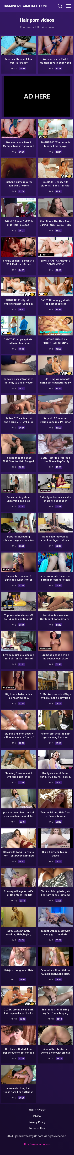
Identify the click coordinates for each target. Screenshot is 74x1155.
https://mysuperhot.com (37, 1144)
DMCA (37, 1116)
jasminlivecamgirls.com (23, 6)
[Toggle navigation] (68, 6)
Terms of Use (37, 1128)
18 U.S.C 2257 (37, 1110)
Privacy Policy (37, 1122)
